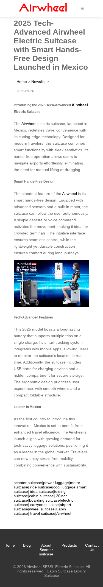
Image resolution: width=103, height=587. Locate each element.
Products (69, 545)
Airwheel (80, 105)
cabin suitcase (41, 496)
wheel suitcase (42, 509)
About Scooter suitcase (46, 549)
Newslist (38, 81)
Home (21, 81)
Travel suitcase (42, 513)
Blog (27, 545)
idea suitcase (41, 491)
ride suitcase (41, 487)
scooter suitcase (28, 482)
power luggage (56, 482)
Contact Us (92, 547)
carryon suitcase (44, 504)
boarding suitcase (44, 500)
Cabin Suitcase (60, 571)
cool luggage (64, 487)
